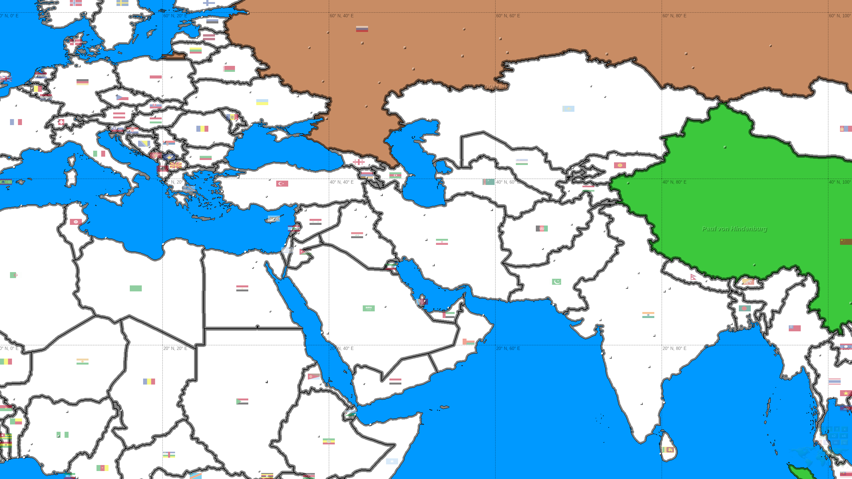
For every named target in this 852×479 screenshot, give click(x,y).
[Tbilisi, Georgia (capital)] (369, 164)
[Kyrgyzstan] (620, 165)
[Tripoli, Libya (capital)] (106, 238)
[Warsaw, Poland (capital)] (171, 77)
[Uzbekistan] (522, 162)
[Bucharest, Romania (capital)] (213, 142)
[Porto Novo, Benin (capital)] (18, 457)
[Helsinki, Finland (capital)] (204, 11)
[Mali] (6, 362)
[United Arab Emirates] (449, 315)
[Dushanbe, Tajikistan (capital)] (568, 191)
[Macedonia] (176, 165)
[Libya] (136, 288)
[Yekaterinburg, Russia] (500, 39)
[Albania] (162, 169)
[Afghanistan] (542, 229)
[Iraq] (357, 235)
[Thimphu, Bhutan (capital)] (742, 283)
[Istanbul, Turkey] (237, 170)
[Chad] (149, 382)
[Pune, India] (610, 357)
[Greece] (189, 189)
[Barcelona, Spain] (14, 167)
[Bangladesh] (745, 308)
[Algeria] (16, 275)
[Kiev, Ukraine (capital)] (250, 92)
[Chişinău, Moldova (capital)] (236, 120)
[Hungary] (156, 120)
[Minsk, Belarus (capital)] (225, 63)
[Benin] (16, 421)
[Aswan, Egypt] (270, 311)
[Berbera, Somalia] (370, 424)
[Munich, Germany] (93, 111)
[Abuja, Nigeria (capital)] (58, 436)
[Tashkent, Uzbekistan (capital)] (573, 168)
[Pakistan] (555, 282)
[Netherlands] (41, 76)
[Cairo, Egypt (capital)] (256, 261)
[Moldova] (232, 117)
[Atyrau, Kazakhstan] (428, 119)
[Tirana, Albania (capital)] (161, 168)
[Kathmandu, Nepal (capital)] (706, 281)
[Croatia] (132, 130)
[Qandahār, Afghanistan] (542, 248)
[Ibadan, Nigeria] (29, 450)
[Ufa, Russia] (462, 56)
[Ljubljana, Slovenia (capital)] (117, 128)
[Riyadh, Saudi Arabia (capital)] (385, 306)
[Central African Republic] (169, 455)
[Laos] (846, 347)
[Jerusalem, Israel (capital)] (289, 247)
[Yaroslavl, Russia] (328, 32)
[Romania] (202, 129)
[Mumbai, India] (602, 354)
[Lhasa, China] (754, 265)
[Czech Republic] (122, 97)
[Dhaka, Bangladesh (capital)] (748, 314)
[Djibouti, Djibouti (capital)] (355, 415)
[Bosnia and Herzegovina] (144, 144)
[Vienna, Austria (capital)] (132, 110)
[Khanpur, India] (664, 291)
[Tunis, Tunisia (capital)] (81, 205)
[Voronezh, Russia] (323, 81)
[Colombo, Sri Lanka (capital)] (660, 454)
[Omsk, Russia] (607, 54)
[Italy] (99, 154)
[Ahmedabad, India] (600, 320)
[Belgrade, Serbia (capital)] (165, 141)
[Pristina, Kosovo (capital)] (172, 157)
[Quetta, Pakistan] (554, 260)
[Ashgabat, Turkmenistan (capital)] (482, 196)
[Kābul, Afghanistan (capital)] (571, 224)
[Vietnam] (846, 393)
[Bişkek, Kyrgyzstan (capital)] (616, 155)
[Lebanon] (294, 229)
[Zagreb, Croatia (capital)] (129, 130)
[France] (16, 122)
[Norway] (76, 3)
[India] (648, 315)
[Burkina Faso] (6, 408)
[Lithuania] (196, 51)
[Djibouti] (350, 413)
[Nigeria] (63, 435)
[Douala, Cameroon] (77, 478)
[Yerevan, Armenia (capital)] (366, 177)
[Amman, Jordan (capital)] (295, 245)
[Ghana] (6, 445)
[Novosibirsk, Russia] (686, 54)
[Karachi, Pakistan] (553, 305)
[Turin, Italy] (60, 136)
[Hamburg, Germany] (79, 66)
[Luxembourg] (46, 97)
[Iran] (442, 242)
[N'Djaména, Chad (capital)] (121, 410)
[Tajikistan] (588, 189)
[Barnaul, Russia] (693, 68)
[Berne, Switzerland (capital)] (58, 121)
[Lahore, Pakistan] (615, 249)
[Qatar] (422, 302)
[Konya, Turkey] (266, 196)
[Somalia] (392, 461)
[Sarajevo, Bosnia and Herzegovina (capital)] (149, 147)
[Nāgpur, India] (654, 335)
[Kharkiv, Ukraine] (298, 96)
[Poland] (156, 76)
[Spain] (6, 182)
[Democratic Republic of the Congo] (196, 476)
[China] (846, 242)
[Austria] (119, 115)
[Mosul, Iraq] (355, 209)
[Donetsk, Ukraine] (311, 112)
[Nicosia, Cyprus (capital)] (274, 219)
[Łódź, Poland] (158, 81)
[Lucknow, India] (669, 288)
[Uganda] (267, 476)
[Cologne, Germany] (54, 87)
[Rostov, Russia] (326, 118)
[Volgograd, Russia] (366, 106)
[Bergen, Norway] (41, 9)
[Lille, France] (22, 90)
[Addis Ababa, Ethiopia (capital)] (319, 436)
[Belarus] (229, 69)
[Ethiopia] (329, 441)
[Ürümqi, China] (725, 147)
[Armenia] (367, 175)
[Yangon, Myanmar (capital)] (796, 372)
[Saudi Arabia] (369, 308)
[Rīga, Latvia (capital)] (197, 38)
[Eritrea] (314, 377)
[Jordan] (306, 252)
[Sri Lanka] (668, 450)
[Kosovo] (169, 157)
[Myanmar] (795, 328)
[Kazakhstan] (568, 109)
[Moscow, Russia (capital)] (309, 48)
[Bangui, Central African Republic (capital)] (150, 475)
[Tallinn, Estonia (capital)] (202, 17)
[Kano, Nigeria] (67, 411)
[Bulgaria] (206, 157)
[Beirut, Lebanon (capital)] (292, 230)
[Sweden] (122, 3)
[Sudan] (242, 401)
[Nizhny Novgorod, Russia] (362, 43)
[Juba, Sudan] (259, 471)
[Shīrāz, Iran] (433, 265)
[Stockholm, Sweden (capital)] (146, 18)
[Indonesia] (846, 476)
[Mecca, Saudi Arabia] (327, 333)
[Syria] (315, 222)
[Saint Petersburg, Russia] (248, 13)
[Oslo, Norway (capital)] (86, 13)
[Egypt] (242, 288)
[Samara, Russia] (413, 69)
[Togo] (6, 436)
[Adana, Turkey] (290, 204)
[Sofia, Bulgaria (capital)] (190, 156)
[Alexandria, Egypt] (245, 252)
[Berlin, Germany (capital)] (107, 75)
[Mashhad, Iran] (492, 210)
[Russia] (362, 29)
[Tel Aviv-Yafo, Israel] (285, 244)
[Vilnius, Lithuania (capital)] (206, 57)
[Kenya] (309, 476)
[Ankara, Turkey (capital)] (269, 179)
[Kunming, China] (851, 303)
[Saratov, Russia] (379, 82)
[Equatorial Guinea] (69, 476)
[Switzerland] (61, 122)
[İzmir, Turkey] (222, 192)
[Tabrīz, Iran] (381, 195)
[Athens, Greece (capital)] (193, 196)
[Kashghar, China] (628, 183)
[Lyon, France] (36, 131)
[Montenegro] (156, 155)
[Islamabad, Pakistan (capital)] (604, 231)
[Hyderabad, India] (649, 367)
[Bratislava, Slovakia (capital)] (138, 111)
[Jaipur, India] (627, 287)
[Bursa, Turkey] (238, 177)
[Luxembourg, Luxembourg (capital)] (47, 99)
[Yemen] (395, 382)
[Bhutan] (748, 282)
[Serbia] (169, 144)
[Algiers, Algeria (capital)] (21, 206)
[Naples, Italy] (115, 172)
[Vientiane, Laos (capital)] (850, 362)
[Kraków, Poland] (162, 95)
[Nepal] (694, 277)
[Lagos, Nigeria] (24, 457)
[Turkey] (282, 184)
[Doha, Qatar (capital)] (425, 301)
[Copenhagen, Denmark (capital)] (101, 48)
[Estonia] (212, 22)
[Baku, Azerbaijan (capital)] (411, 175)
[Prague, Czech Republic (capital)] (116, 95)
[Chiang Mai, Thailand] (820, 355)
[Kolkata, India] (731, 324)
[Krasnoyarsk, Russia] (770, 46)
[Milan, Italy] (73, 133)
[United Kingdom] (6, 79)
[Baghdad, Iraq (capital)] (366, 234)
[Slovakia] (156, 105)
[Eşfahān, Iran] (426, 240)
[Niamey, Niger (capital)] (14, 399)
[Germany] (83, 82)
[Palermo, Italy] (107, 194)
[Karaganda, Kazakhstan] (605, 96)
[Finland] (209, 3)
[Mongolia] (846, 129)
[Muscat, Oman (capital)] (483, 315)
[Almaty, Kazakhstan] (636, 151)
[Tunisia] (76, 222)
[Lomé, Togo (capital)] (7, 460)
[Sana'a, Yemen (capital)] (364, 384)
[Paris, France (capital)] (16, 105)
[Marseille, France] (41, 151)
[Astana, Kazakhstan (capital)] (591, 86)
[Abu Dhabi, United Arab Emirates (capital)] (448, 308)
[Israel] (287, 250)
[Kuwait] (390, 267)
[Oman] (469, 342)
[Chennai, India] (664, 402)
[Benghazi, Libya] (163, 244)
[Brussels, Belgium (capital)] (32, 88)
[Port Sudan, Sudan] (305, 348)
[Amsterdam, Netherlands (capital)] (37, 76)
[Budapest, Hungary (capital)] (155, 116)
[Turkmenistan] (489, 182)
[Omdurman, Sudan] (266, 381)
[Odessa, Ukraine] (252, 125)
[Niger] (83, 362)
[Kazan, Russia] (405, 48)
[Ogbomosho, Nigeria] (31, 444)
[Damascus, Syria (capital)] (298, 233)
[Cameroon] (102, 468)
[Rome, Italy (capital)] (100, 163)
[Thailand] (835, 382)
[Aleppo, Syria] (305, 210)
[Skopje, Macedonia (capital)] (175, 162)
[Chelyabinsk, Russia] (507, 53)
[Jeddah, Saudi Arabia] (322, 333)
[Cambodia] (846, 408)
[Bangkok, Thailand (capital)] (832, 397)
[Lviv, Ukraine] (196, 97)
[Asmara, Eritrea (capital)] (320, 384)
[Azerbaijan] (395, 175)
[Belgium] (36, 89)
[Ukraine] (262, 102)
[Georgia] (359, 162)
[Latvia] (209, 37)
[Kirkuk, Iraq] (365, 216)
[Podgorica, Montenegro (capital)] (156, 158)
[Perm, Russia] (464, 29)
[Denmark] (76, 42)
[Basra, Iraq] (394, 257)
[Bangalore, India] (641, 403)
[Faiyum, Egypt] (253, 267)
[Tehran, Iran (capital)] (424, 215)
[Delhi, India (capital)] (638, 273)
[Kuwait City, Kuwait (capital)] (395, 267)
